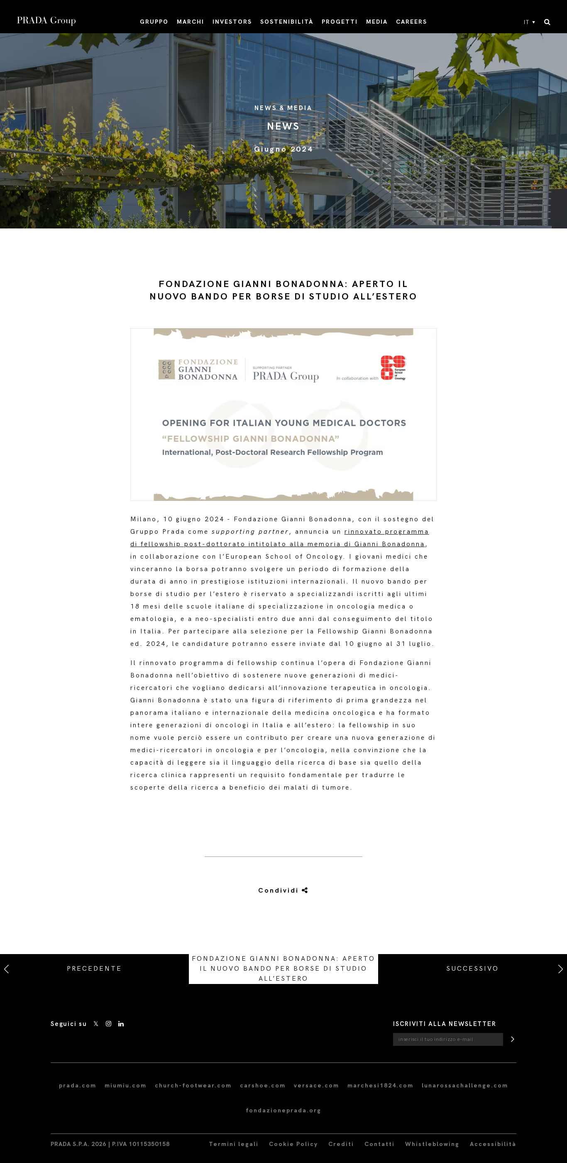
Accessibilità (493, 1144)
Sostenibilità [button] (286, 21)
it (527, 22)
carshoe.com (263, 1085)
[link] (273, 891)
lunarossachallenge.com (465, 1085)
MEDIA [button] (377, 21)
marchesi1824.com (380, 1085)
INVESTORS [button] (232, 21)
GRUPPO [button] (154, 21)
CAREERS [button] (411, 21)
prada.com (77, 1085)
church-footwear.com (193, 1085)
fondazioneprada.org (283, 1110)
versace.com (316, 1085)
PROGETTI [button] (340, 21)
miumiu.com (126, 1085)
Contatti (379, 1144)
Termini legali (234, 1144)
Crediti (341, 1144)
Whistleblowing (432, 1144)
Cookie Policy (293, 1144)
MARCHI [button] (190, 21)
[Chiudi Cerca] (547, 22)
